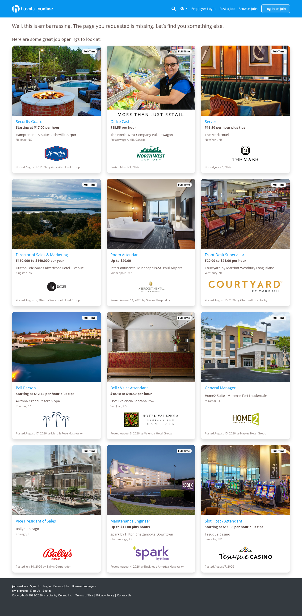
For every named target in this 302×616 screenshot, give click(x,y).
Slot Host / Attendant (223, 521)
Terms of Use (84, 595)
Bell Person (26, 388)
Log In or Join (275, 8)
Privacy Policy (105, 595)
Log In (47, 586)
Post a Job (227, 8)
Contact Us (124, 595)
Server (210, 121)
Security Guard (29, 121)
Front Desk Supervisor (224, 254)
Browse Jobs (248, 8)
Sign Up (35, 586)
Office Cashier (122, 121)
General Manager (220, 388)
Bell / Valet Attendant (129, 388)
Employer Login (203, 8)
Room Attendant (125, 254)
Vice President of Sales (36, 521)
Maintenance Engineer (130, 521)
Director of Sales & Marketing (42, 254)
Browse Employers (84, 586)
